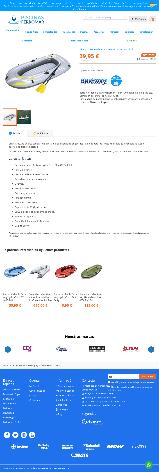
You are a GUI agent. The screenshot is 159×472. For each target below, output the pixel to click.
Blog (60, 414)
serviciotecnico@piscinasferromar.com (105, 401)
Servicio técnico (66, 390)
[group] (27, 348)
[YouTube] (32, 435)
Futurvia (65, 468)
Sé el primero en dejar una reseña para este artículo (107, 49)
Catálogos (62, 409)
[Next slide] (151, 349)
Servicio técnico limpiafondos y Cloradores (65, 400)
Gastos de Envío (11, 389)
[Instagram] (24, 435)
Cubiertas (27, 40)
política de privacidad (139, 386)
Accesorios (99, 32)
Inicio (5, 365)
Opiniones (42, 133)
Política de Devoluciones (10, 401)
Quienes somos (65, 386)
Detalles (17, 133)
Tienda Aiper (31, 32)
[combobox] (105, 17)
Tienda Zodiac (13, 30)
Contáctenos (35, 400)
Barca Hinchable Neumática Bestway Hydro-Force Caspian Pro (40, 297)
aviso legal (134, 382)
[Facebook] (7, 435)
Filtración (114, 32)
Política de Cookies (12, 422)
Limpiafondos (50, 32)
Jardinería (132, 40)
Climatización (146, 32)
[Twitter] (15, 435)
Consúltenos (79, 9)
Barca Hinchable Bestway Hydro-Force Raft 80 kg (65, 297)
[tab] (15, 133)
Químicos (129, 32)
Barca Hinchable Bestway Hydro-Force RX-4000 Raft (14, 297)
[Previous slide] (8, 349)
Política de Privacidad (8, 410)
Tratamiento (68, 32)
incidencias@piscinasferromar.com (103, 405)
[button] (153, 5)
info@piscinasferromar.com (99, 393)
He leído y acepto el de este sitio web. (133, 382)
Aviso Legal (9, 417)
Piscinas (84, 32)
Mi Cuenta (140, 18)
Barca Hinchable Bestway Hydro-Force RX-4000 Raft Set (91, 297)
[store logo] (26, 19)
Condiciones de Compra (37, 393)
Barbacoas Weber (79, 40)
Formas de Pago (11, 394)
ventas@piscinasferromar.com (100, 397)
